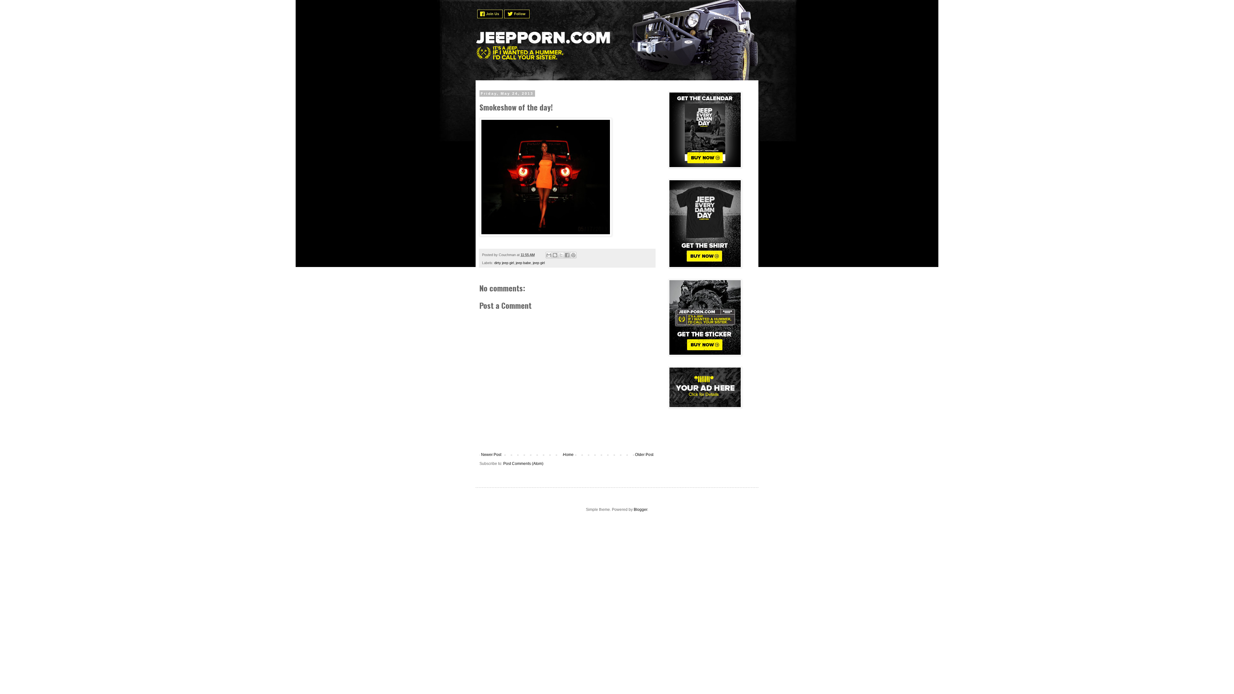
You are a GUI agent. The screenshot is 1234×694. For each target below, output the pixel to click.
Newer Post (491, 454)
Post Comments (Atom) (523, 463)
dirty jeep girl (504, 263)
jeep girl (539, 263)
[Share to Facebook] (567, 255)
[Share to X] (561, 255)
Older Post (644, 454)
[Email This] (549, 255)
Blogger (640, 509)
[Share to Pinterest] (573, 255)
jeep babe (523, 263)
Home (568, 454)
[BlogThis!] (555, 255)
